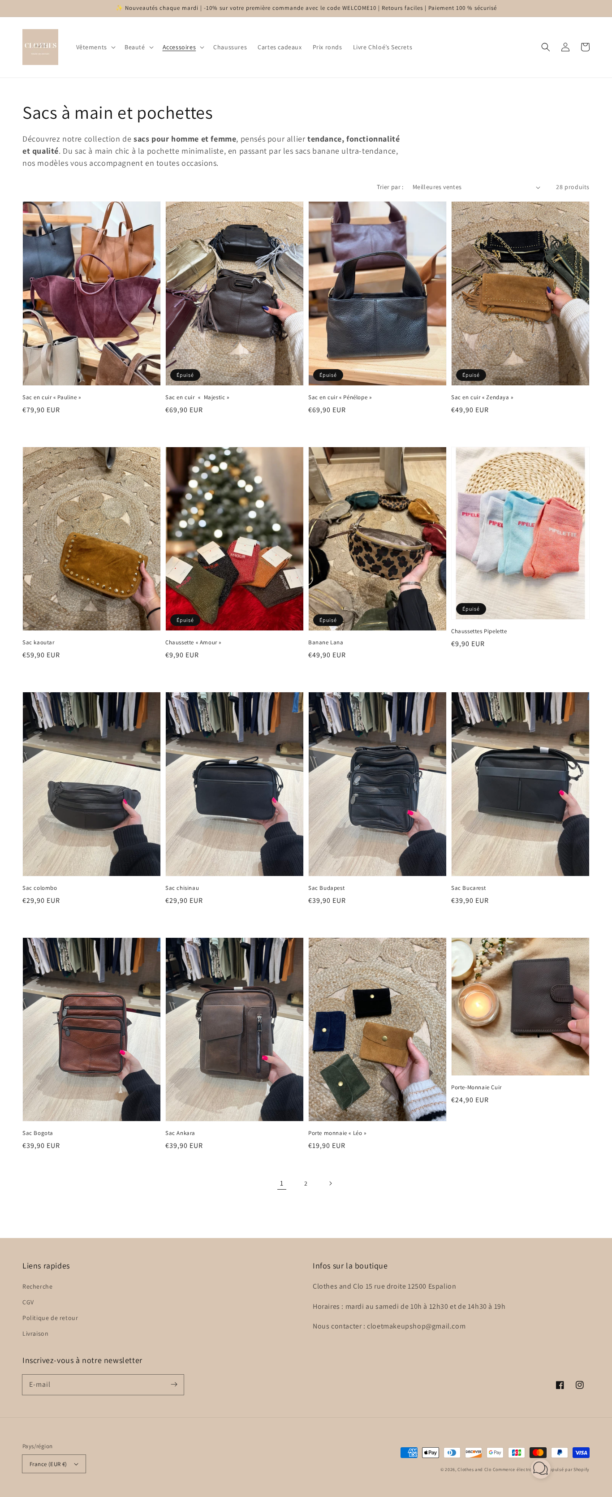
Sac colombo (39, 888)
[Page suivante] (330, 1183)
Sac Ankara (180, 1133)
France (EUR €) (48, 1464)
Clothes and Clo (474, 1469)
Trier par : (390, 187)
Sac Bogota (37, 1133)
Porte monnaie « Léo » (337, 1133)
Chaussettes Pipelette (479, 631)
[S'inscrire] (174, 1384)
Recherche (37, 1286)
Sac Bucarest (468, 888)
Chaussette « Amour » (193, 642)
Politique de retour (50, 1318)
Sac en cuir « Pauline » (51, 397)
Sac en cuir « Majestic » (197, 397)
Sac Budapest (326, 888)
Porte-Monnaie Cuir (476, 1087)
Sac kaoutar (38, 642)
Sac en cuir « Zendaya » (482, 397)
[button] (95, 47)
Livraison (35, 1333)
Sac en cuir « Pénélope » (339, 397)
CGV (28, 1302)
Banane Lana (326, 642)
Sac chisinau (182, 888)
